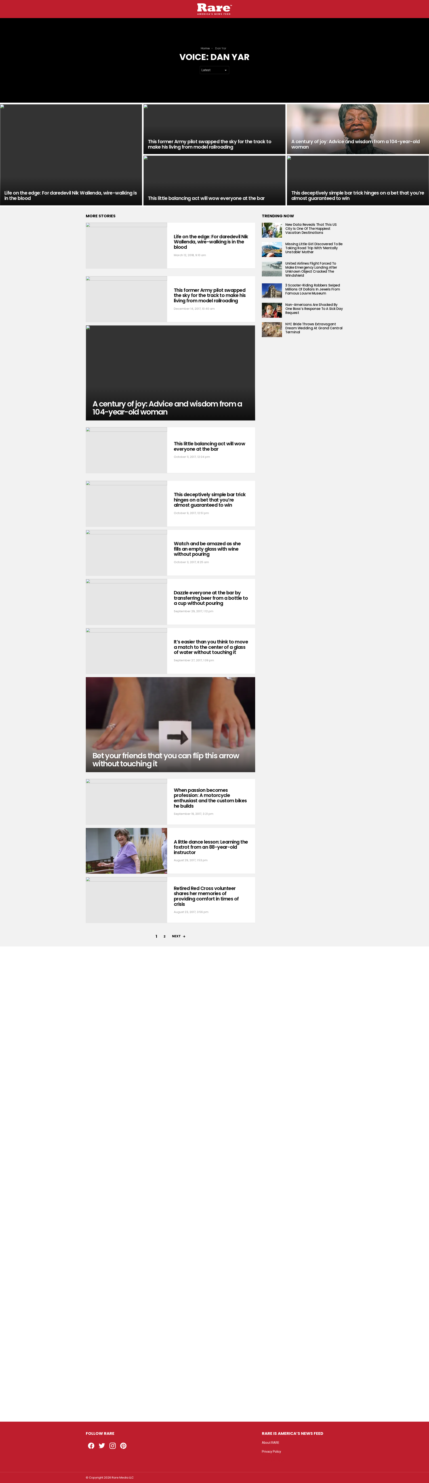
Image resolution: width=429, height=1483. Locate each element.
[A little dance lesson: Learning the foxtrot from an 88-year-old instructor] (126, 851)
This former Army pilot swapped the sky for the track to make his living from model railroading (210, 295)
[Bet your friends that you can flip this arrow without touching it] (170, 724)
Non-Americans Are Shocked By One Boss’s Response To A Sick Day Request (314, 308)
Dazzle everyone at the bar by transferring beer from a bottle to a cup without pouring (211, 597)
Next (176, 936)
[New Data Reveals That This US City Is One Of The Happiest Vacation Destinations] (272, 230)
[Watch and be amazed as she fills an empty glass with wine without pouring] (126, 553)
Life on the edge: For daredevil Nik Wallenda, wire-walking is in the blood (211, 241)
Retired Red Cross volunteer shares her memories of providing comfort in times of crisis (206, 896)
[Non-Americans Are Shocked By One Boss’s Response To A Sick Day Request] (272, 310)
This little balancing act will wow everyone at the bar (209, 446)
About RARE (270, 1442)
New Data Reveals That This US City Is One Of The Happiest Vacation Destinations (310, 228)
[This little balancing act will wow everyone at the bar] (214, 180)
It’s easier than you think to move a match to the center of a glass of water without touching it (211, 647)
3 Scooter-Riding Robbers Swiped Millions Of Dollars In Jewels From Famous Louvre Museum (312, 289)
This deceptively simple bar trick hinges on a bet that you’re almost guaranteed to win (210, 499)
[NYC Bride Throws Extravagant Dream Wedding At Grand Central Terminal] (272, 329)
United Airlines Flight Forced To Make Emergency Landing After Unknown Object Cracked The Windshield (311, 269)
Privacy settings (273, 1460)
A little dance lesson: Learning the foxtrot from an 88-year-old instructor (211, 847)
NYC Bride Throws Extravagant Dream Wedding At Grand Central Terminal (314, 328)
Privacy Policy (271, 1451)
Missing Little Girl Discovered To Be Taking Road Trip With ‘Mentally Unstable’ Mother (314, 248)
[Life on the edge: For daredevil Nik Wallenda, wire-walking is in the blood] (71, 154)
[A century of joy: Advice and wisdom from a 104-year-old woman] (358, 129)
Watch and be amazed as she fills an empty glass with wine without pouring (207, 548)
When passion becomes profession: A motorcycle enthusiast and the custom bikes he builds (210, 798)
